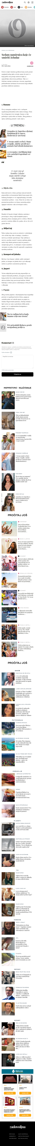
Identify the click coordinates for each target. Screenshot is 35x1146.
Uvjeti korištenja (23, 1134)
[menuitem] (28, 2)
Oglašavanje (13, 1138)
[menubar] (29, 2)
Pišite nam (12, 1134)
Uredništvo (12, 1136)
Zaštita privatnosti (23, 1136)
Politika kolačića (23, 1138)
